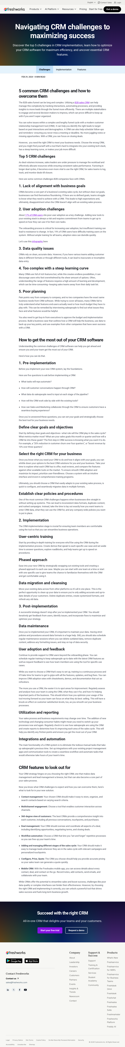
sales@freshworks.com (16, 982)
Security (81, 1040)
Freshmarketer (113, 1014)
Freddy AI (111, 1026)
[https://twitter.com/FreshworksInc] (14, 990)
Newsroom (74, 996)
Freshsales (112, 1002)
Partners (73, 980)
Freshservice (113, 962)
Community (93, 985)
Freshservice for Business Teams (113, 977)
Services (92, 973)
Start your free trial (50, 930)
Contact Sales (106, 2)
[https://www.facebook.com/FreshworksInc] (19, 990)
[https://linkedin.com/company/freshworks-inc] (8, 990)
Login (119, 2)
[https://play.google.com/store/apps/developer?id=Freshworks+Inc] (14, 961)
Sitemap (32, 1044)
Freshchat (111, 998)
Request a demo (76, 930)
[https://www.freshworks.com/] (14, 9)
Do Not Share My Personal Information (62, 1040)
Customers (74, 975)
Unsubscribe (21, 1044)
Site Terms (29, 1040)
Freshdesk (111, 993)
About (72, 958)
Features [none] (81, 69)
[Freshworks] (30, 952)
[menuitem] (92, 2)
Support (92, 960)
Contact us (11, 978)
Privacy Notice (18, 1040)
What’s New (112, 958)
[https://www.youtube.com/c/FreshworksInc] (25, 990)
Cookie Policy (41, 1040)
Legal (8, 1040)
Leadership (74, 962)
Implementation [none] (64, 69)
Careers (73, 971)
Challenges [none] (44, 69)
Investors (73, 966)
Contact (73, 1001)
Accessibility (10, 1044)
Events (72, 984)
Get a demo (112, 9)
